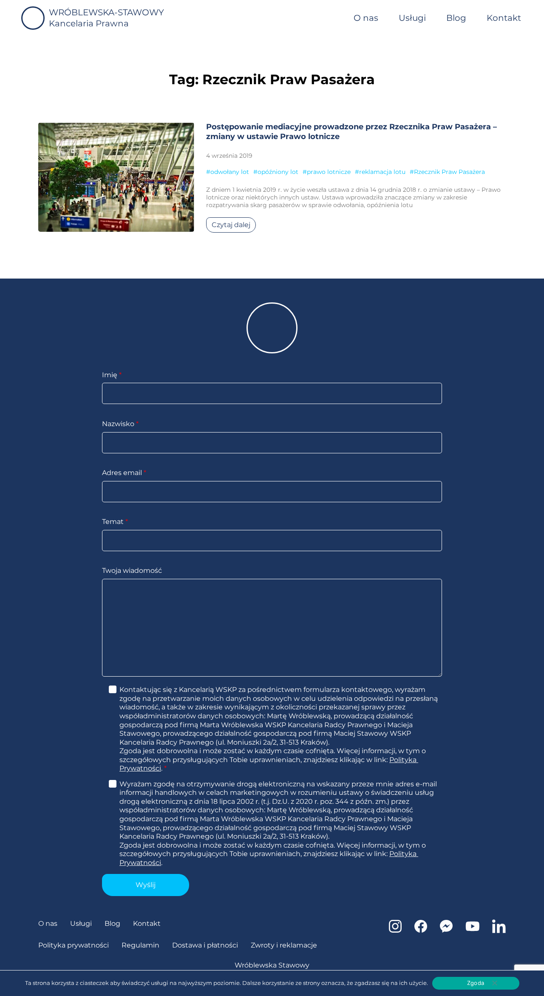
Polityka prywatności (73, 945)
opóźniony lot (278, 172)
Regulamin (140, 945)
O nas (366, 18)
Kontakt (504, 18)
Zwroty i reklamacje (284, 945)
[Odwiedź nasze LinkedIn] (499, 931)
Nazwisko (120, 424)
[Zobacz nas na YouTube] (472, 930)
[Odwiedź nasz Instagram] (395, 930)
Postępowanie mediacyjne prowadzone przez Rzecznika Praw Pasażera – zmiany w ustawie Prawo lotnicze (351, 131)
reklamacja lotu (382, 172)
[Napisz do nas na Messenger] (446, 930)
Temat (115, 522)
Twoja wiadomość (132, 570)
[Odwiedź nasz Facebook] (420, 930)
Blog (456, 18)
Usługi (412, 18)
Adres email (124, 473)
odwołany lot (229, 172)
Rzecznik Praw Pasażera (449, 172)
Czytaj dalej (231, 225)
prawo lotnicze (329, 172)
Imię (112, 375)
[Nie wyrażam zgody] (494, 983)
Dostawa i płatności (205, 945)
